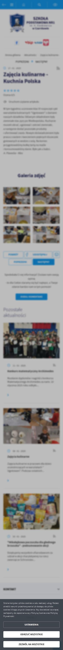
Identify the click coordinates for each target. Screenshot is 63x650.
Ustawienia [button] (31, 624)
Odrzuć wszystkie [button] (31, 634)
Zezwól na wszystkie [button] (31, 644)
